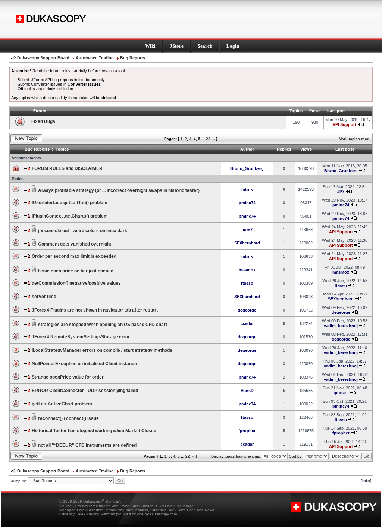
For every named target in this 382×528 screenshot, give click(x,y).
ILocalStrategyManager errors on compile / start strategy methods (102, 350)
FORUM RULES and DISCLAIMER (67, 168)
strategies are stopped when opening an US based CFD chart (102, 324)
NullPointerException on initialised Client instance (84, 363)
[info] (366, 480)
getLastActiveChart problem (62, 404)
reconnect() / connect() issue (68, 418)
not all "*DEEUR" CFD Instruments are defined (87, 445)
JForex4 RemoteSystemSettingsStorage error (81, 336)
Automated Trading (95, 58)
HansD (247, 390)
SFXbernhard (247, 243)
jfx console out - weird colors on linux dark (82, 230)
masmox (247, 270)
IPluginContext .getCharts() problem (70, 216)
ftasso (247, 283)
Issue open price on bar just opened (75, 271)
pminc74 (247, 202)
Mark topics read (354, 139)
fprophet (247, 431)
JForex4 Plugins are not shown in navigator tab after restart (95, 310)
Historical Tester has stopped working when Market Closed (94, 430)
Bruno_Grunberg (247, 168)
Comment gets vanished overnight (74, 244)
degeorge (247, 310)
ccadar (247, 323)
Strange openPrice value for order (68, 377)
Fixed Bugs (43, 121)
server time (44, 296)
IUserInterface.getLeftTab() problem (69, 202)
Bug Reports (132, 58)
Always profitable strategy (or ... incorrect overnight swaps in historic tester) (119, 190)
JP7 (340, 191)
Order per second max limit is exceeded (74, 256)
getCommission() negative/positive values (76, 283)
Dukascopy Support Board (43, 58)
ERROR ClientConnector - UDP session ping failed (85, 390)
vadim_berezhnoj (341, 325)
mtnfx (247, 189)
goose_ (341, 393)
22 (208, 139)
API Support (344, 124)
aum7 (247, 229)
